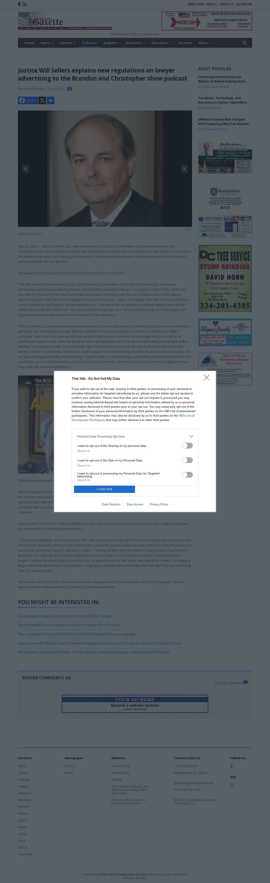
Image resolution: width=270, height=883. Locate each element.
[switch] (187, 445)
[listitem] (135, 436)
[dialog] (135, 441)
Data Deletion (111, 504)
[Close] (208, 379)
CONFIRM (104, 489)
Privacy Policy (159, 504)
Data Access (135, 504)
